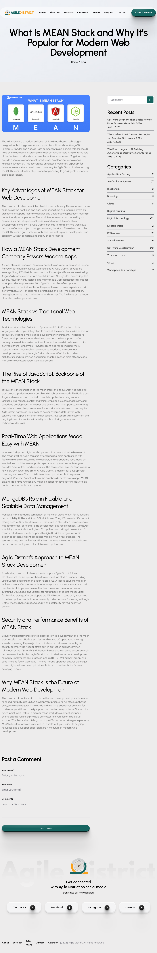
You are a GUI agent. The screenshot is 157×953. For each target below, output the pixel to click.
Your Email (7, 784)
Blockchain (113, 188)
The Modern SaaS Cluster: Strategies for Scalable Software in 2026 (129, 136)
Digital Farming (116, 211)
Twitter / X (20, 907)
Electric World (115, 225)
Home (42, 12)
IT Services (113, 233)
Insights (108, 12)
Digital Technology (118, 218)
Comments (7, 799)
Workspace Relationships (121, 270)
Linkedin (130, 907)
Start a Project (143, 12)
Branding (112, 196)
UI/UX (110, 262)
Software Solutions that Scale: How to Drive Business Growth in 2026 (129, 121)
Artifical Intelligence (119, 181)
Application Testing (118, 174)
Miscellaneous (115, 240)
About (5, 942)
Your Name (8, 770)
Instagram (94, 907)
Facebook (57, 907)
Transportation (116, 255)
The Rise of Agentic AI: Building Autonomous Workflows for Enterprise (129, 151)
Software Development (120, 247)
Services (69, 12)
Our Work (82, 12)
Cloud (110, 203)
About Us (54, 12)
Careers (96, 12)
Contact (121, 12)
